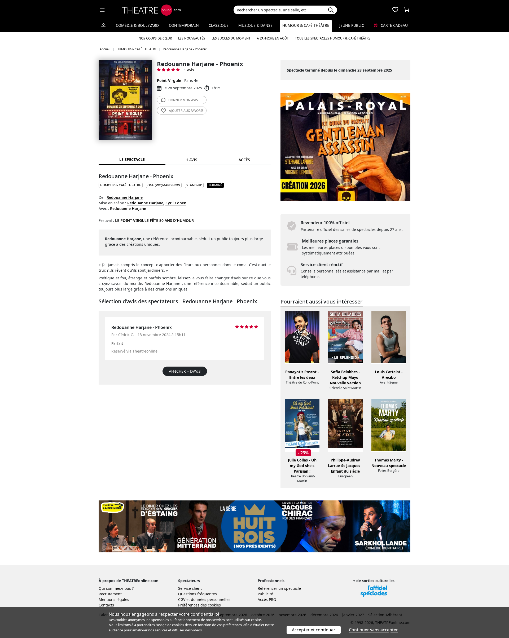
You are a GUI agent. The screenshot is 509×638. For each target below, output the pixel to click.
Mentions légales (114, 599)
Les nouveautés (191, 38)
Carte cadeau (394, 25)
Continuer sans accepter (373, 630)
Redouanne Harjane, (145, 202)
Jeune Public (351, 25)
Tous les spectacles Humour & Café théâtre (332, 38)
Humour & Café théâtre (305, 25)
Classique (219, 25)
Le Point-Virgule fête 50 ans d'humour (154, 220)
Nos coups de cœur (155, 38)
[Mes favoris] (395, 10)
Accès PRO (267, 599)
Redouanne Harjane (125, 197)
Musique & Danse (255, 25)
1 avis (189, 69)
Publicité (265, 593)
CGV (181, 599)
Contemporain (184, 25)
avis (183, 100)
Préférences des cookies (199, 605)
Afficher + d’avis (185, 371)
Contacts (106, 605)
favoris (186, 110)
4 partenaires (144, 624)
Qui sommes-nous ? (116, 588)
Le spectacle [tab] (132, 159)
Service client (190, 588)
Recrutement (110, 593)
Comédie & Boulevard (137, 25)
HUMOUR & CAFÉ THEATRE (120, 185)
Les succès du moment (231, 38)
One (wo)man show (163, 185)
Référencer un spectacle (279, 588)
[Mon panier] (406, 10)
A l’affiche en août (273, 38)
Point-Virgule (169, 80)
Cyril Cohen (175, 202)
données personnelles (210, 599)
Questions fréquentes (197, 593)
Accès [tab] (244, 159)
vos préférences (229, 624)
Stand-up (194, 185)
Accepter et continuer (313, 630)
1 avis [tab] (191, 159)
